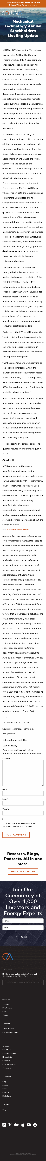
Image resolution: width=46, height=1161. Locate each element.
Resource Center (23, 871)
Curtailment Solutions (10, 1032)
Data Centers (7, 1008)
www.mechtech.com (18, 529)
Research (5, 1092)
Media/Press (7, 1096)
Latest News (6, 1050)
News (4, 1011)
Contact (5, 1104)
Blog (4, 1082)
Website (5, 809)
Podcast (5, 1085)
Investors (6, 1041)
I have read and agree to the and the (19, 975)
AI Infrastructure (8, 1029)
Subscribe (23, 937)
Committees (6, 1068)
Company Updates (9, 1053)
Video (4, 1089)
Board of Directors (9, 1064)
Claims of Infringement (32, 1154)
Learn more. (32, 5)
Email (5, 799)
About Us (6, 999)
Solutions (6, 1023)
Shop (4, 1110)
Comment (6, 758)
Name (5, 789)
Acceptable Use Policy (18, 1154)
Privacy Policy (23, 976)
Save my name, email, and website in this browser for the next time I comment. (19, 825)
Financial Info (7, 1057)
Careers (5, 1015)
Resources (6, 1061)
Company (5, 1004)
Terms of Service (25, 1154)
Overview (5, 1046)
